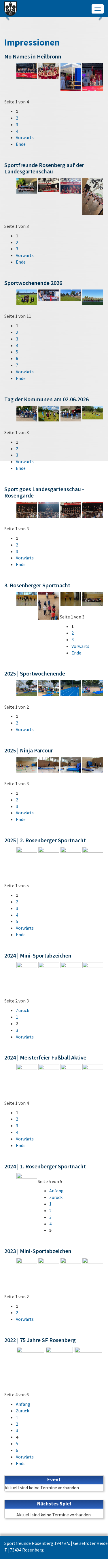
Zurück (22, 1010)
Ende (21, 144)
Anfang (56, 1190)
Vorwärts (25, 137)
